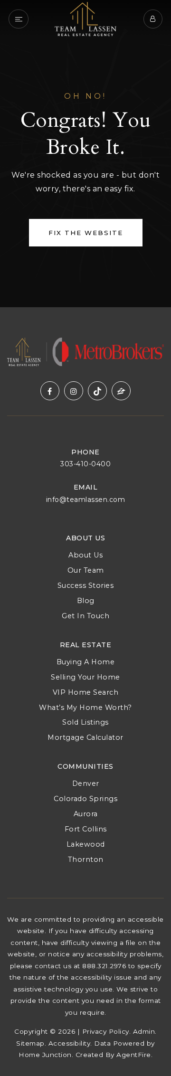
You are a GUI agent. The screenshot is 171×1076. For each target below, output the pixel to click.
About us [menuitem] (85, 555)
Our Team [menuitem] (85, 570)
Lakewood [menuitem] (85, 844)
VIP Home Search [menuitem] (86, 692)
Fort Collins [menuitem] (86, 829)
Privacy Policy (105, 1031)
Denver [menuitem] (85, 783)
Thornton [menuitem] (86, 859)
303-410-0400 (85, 464)
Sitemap (30, 1043)
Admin (144, 1031)
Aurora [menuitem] (86, 814)
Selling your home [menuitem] (85, 677)
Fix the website (85, 232)
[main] (85, 153)
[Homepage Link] (85, 18)
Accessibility (69, 1043)
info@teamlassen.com (85, 499)
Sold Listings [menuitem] (85, 722)
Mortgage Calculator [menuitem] (86, 737)
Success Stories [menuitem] (85, 585)
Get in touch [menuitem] (85, 616)
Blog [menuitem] (86, 600)
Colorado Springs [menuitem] (85, 798)
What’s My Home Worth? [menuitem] (85, 707)
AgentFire (133, 1054)
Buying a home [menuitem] (86, 662)
